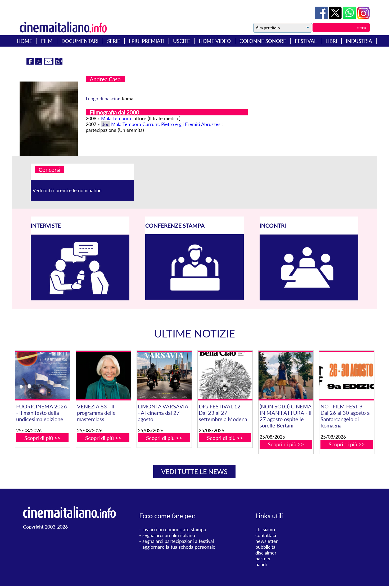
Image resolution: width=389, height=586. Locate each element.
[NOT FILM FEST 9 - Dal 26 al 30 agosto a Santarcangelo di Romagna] (346, 375)
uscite (181, 41)
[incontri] (309, 299)
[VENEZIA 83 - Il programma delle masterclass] (103, 375)
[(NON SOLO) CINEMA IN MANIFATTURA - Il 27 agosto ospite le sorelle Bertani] (286, 375)
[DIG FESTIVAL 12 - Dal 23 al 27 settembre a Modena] (225, 375)
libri (331, 41)
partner (263, 558)
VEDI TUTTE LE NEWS (194, 471)
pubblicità (265, 547)
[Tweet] (336, 17)
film (47, 41)
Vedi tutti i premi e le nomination (67, 190)
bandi (261, 564)
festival (306, 41)
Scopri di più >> (42, 438)
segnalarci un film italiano (168, 535)
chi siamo (265, 529)
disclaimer (266, 553)
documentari (79, 41)
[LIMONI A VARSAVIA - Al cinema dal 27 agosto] (164, 375)
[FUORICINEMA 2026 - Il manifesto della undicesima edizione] (42, 375)
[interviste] (80, 298)
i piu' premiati (146, 41)
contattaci (265, 535)
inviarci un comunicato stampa (174, 529)
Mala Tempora (116, 118)
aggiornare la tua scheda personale (178, 547)
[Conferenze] (194, 298)
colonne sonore (262, 41)
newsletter (266, 541)
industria (359, 41)
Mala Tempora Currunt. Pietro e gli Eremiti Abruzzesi (166, 124)
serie (113, 41)
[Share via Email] (49, 63)
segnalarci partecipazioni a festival (178, 541)
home (24, 41)
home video (215, 41)
